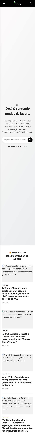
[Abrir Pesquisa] (31, 3)
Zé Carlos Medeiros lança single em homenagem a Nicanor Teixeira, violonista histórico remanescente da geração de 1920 (15, 293)
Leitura (5, 417)
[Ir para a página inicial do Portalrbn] (17, 3)
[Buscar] (30, 139)
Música (5, 285)
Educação (6, 374)
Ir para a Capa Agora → (17, 146)
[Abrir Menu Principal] (4, 3)
